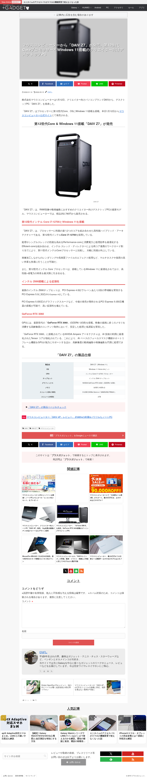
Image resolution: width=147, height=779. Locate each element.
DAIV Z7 (34, 428)
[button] (45, 756)
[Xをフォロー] (65, 571)
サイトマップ (30, 776)
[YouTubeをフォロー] (71, 571)
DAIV (26, 428)
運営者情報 (19, 776)
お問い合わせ (75, 762)
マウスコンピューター (47, 428)
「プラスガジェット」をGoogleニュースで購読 (75, 435)
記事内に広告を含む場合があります (75, 14)
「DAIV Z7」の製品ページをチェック (47, 407)
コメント (27, 601)
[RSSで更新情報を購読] (81, 571)
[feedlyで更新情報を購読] (76, 571)
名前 (24, 631)
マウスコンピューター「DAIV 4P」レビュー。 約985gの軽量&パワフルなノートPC (69, 417)
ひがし (43, 652)
